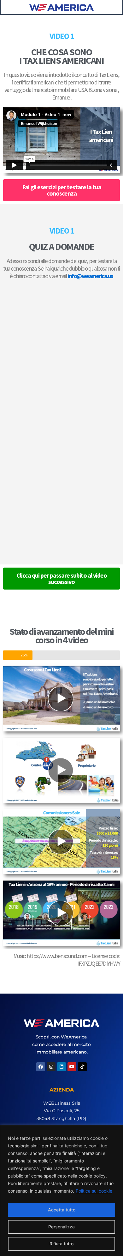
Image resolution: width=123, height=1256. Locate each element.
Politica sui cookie (94, 1191)
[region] (61, 1190)
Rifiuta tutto (61, 1243)
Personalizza (61, 1226)
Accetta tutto (61, 1209)
